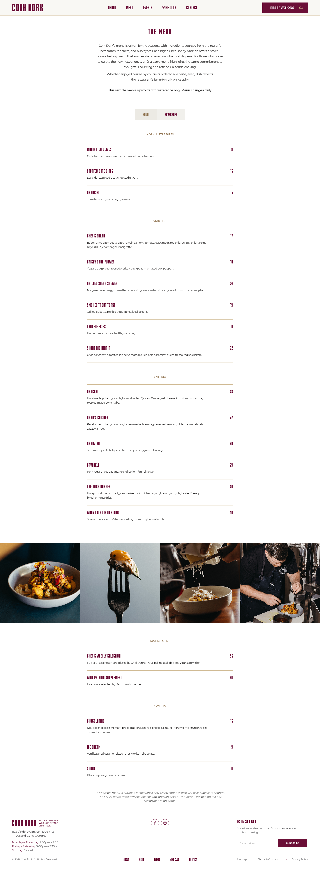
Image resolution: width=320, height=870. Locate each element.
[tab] (146, 114)
